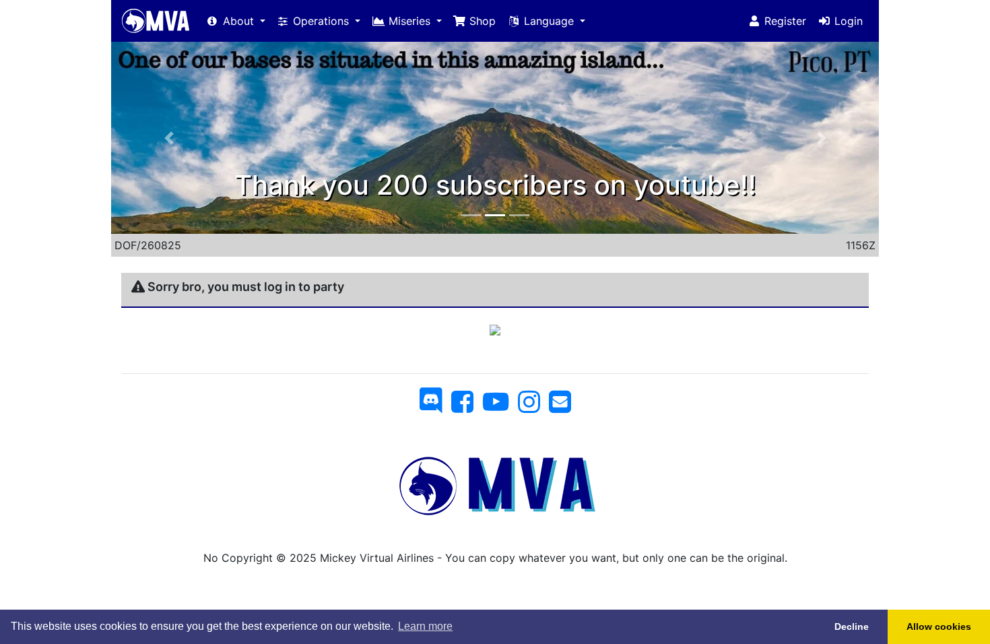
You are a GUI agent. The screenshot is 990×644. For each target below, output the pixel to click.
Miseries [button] (409, 21)
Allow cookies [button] (938, 626)
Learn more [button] (425, 626)
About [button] (238, 21)
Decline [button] (851, 626)
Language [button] (549, 21)
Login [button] (847, 21)
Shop (481, 21)
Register (783, 21)
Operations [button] (321, 21)
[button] (168, 138)
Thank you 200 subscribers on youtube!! (495, 184)
